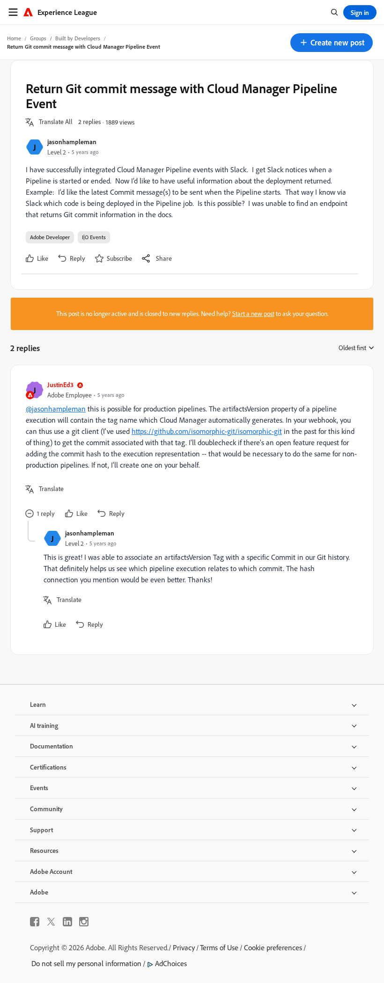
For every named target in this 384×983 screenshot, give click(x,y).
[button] (331, 42)
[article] (189, 450)
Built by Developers (77, 38)
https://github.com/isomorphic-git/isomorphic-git (207, 431)
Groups (38, 38)
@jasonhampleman (56, 408)
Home (14, 38)
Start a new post (253, 313)
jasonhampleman (71, 142)
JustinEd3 (60, 385)
